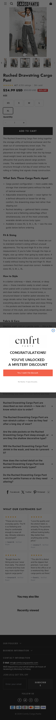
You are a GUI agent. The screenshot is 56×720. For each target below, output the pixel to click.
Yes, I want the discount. (28, 372)
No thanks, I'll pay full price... (28, 382)
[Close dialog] (53, 330)
